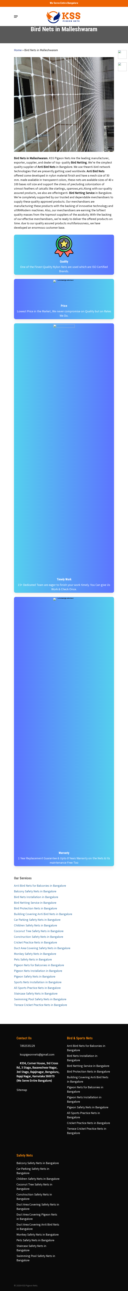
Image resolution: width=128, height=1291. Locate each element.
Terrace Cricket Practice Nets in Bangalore (40, 1005)
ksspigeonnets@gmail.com (36, 1055)
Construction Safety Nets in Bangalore (38, 937)
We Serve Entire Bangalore (64, 3)
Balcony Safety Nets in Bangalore (35, 892)
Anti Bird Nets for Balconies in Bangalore (40, 886)
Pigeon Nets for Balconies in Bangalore (39, 965)
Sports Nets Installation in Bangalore (38, 982)
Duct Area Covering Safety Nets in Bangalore (42, 948)
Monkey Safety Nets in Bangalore (35, 954)
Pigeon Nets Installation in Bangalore (38, 971)
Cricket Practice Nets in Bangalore (35, 943)
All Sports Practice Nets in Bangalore (37, 988)
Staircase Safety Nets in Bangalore (36, 994)
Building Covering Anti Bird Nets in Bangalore (43, 914)
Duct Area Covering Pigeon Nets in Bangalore (36, 1217)
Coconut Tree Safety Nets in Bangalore (39, 931)
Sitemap (21, 1090)
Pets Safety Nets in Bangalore (33, 960)
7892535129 (27, 1046)
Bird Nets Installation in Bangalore (36, 897)
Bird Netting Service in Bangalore (35, 903)
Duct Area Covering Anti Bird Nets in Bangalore (37, 1227)
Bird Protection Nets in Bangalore (35, 909)
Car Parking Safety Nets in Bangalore (37, 920)
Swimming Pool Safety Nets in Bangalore (40, 999)
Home (18, 50)
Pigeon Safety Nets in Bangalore (34, 977)
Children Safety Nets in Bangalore (35, 926)
